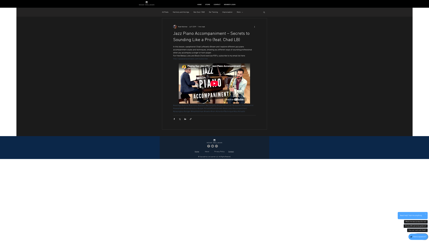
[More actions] (254, 26)
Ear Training (213, 12)
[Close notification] (426, 214)
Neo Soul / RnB (199, 12)
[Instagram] (216, 146)
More (239, 12)
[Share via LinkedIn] (185, 119)
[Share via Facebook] (174, 119)
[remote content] (214, 83)
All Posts (165, 12)
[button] (264, 12)
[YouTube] (212, 146)
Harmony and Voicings (181, 12)
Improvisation (227, 12)
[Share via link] (191, 119)
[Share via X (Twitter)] (180, 119)
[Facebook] (208, 146)
